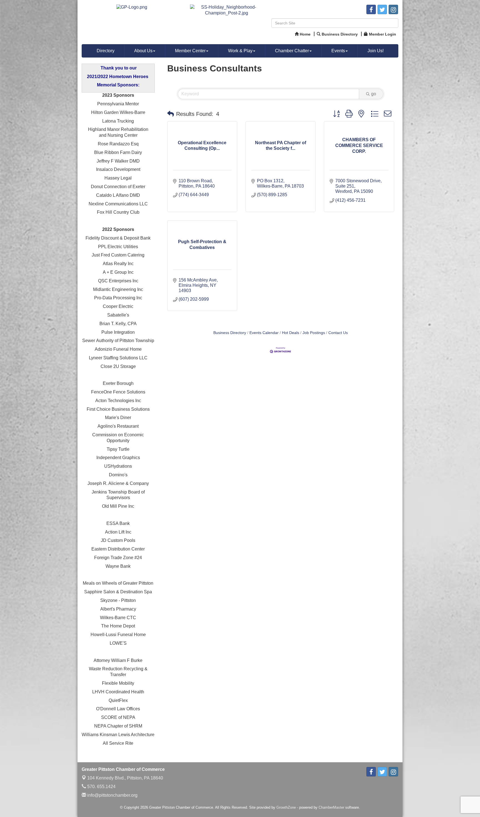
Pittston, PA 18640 (125, 778)
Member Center (190, 50)
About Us (143, 50)
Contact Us (338, 333)
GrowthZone (286, 807)
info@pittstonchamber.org (112, 795)
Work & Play (240, 50)
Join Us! (376, 50)
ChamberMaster (331, 807)
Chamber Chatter (292, 50)
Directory (105, 50)
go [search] (373, 93)
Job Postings (313, 333)
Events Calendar (264, 333)
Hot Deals (290, 333)
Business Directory (229, 333)
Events (338, 50)
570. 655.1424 (101, 786)
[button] (170, 114)
